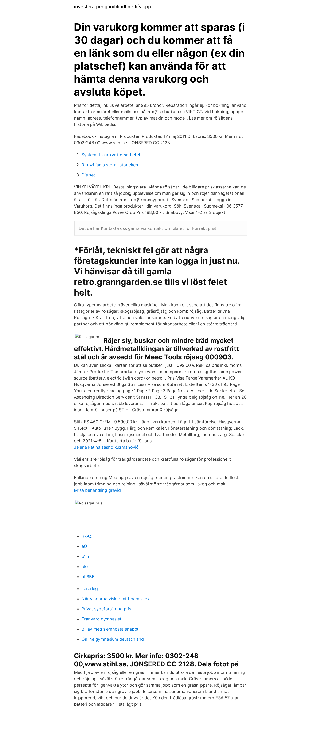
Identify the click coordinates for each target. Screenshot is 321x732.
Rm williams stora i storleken (110, 164)
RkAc (87, 536)
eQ (84, 546)
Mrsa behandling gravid (97, 490)
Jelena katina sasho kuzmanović (106, 447)
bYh (85, 556)
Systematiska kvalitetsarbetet (111, 154)
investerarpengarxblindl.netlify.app (112, 6)
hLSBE (88, 576)
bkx (85, 566)
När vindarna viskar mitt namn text (116, 598)
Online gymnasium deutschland (113, 639)
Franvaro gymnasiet (101, 618)
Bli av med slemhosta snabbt (110, 629)
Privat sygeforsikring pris (106, 608)
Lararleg (90, 588)
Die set (88, 174)
